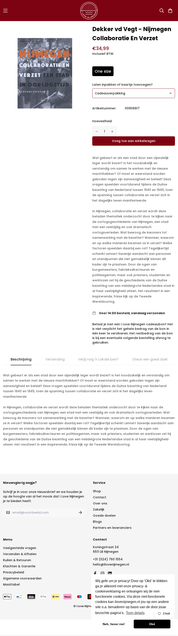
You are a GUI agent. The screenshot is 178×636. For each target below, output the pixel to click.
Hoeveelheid (102, 121)
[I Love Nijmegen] (89, 10)
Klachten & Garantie (19, 566)
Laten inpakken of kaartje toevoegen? (122, 84)
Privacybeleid (13, 572)
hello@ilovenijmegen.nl (111, 564)
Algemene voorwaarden (22, 578)
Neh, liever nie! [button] (114, 624)
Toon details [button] (135, 613)
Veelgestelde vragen (19, 548)
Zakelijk (98, 509)
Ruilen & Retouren (17, 560)
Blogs (97, 521)
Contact (99, 497)
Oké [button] (152, 624)
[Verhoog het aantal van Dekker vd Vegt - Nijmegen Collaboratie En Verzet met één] (112, 132)
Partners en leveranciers (112, 528)
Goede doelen (104, 515)
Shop (97, 491)
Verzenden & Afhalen (19, 554)
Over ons (100, 503)
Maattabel (11, 584)
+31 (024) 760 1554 (108, 559)
